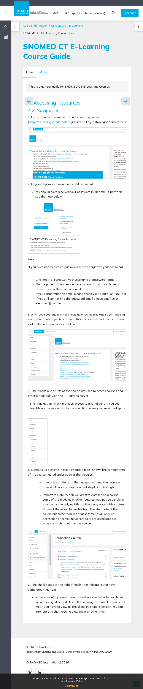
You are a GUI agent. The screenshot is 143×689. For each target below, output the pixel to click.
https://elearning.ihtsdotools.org (50, 122)
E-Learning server (87, 117)
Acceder (130, 13)
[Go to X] (30, 673)
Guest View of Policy (72, 680)
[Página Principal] (5, 27)
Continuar (71, 685)
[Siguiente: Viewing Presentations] (125, 101)
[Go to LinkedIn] (39, 673)
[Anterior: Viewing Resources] (29, 101)
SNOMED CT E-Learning (67, 25)
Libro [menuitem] (29, 72)
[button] (86, 13)
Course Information (35, 25)
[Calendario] (5, 36)
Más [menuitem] (56, 13)
